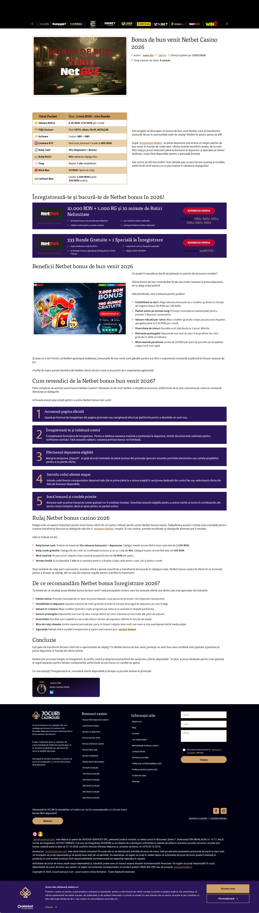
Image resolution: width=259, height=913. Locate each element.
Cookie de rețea (139, 775)
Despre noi (137, 721)
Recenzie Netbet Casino (50, 223)
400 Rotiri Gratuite (91, 792)
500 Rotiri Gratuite (91, 798)
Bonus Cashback (90, 756)
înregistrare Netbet (150, 143)
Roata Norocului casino (93, 762)
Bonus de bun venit (91, 738)
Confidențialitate (218, 818)
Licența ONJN (138, 751)
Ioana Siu (148, 55)
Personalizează (226, 898)
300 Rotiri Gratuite (91, 786)
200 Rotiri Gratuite (91, 780)
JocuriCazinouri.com (44, 839)
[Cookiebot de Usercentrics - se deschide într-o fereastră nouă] (25, 907)
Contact (135, 733)
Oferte (162, 55)
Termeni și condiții (140, 757)
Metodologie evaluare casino (145, 745)
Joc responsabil (139, 739)
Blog (134, 727)
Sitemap (136, 781)
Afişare (49, 907)
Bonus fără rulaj (89, 750)
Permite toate (228, 888)
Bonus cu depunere (91, 732)
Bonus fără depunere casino (95, 720)
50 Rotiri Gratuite (90, 768)
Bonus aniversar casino (93, 744)
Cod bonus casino (90, 726)
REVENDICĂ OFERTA (199, 210)
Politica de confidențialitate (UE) (147, 763)
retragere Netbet (104, 528)
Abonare (47, 821)
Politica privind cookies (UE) (145, 769)
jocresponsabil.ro (183, 867)
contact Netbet (127, 629)
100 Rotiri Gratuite (91, 774)
